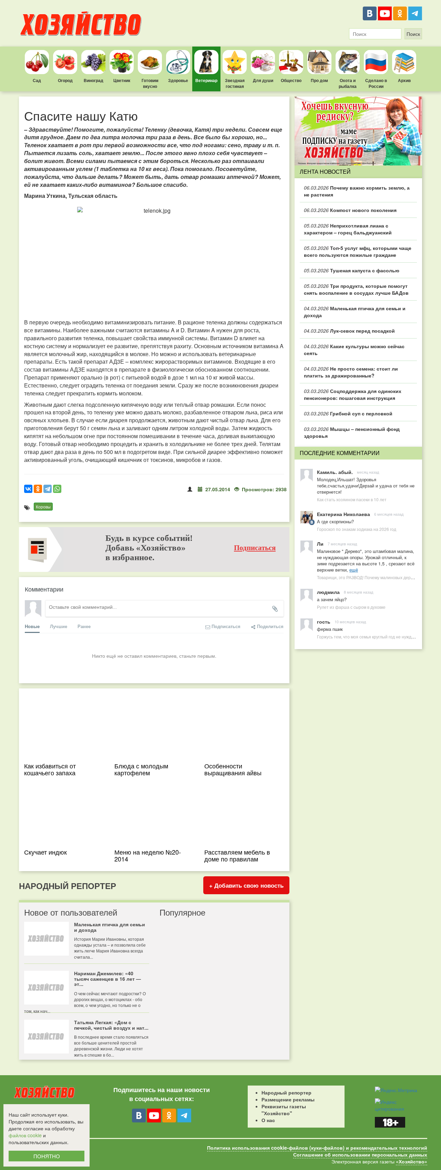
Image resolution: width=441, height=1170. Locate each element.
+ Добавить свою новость (246, 885)
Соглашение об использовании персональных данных (360, 1154)
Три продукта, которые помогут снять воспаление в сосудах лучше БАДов (356, 289)
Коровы (43, 507)
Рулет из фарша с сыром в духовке (351, 607)
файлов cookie (25, 1135)
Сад (37, 80)
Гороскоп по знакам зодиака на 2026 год (356, 529)
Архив (404, 80)
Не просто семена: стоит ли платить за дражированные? (351, 372)
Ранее (84, 626)
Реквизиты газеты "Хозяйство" (283, 1110)
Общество (291, 80)
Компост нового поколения (350, 209)
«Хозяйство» (411, 1161)
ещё (353, 569)
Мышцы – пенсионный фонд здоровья (352, 432)
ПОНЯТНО (46, 1156)
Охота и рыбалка (348, 83)
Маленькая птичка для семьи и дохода (355, 312)
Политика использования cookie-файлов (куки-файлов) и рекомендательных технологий (317, 1147)
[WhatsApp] (57, 489)
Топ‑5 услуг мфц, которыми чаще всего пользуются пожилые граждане (357, 251)
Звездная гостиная (235, 83)
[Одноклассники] (400, 13)
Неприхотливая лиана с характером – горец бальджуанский (348, 229)
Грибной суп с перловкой (348, 413)
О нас (268, 1120)
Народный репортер (286, 1092)
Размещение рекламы (288, 1099)
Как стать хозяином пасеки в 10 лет (352, 499)
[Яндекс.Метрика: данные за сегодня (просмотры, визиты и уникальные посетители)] (396, 1090)
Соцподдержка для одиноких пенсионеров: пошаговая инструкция (352, 394)
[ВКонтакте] (370, 13)
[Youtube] (385, 13)
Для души (263, 80)
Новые (32, 626)
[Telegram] (415, 13)
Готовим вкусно (150, 83)
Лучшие (58, 626)
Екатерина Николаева (343, 514)
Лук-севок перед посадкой (349, 330)
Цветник (121, 80)
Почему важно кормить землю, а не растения (357, 191)
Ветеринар (206, 80)
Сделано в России (376, 83)
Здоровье (178, 80)
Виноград (93, 80)
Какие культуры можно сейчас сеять (354, 349)
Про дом (319, 80)
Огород (65, 80)
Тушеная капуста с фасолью (351, 270)
